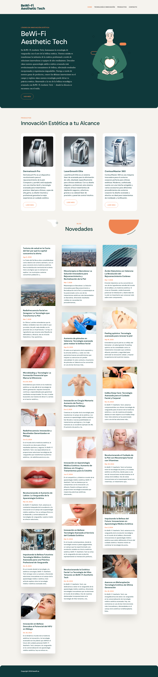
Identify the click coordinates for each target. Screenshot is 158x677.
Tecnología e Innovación (104, 7)
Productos (122, 7)
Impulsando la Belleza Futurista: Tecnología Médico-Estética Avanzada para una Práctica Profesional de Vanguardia (38, 558)
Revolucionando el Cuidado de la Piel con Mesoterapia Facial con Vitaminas (119, 458)
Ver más (27, 96)
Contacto (133, 7)
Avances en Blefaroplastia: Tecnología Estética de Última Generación (119, 585)
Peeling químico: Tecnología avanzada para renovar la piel (118, 334)
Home (89, 7)
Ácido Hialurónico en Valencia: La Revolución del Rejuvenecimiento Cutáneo (119, 274)
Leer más (30, 205)
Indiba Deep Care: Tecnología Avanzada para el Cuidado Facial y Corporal (118, 396)
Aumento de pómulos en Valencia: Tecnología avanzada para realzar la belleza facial (78, 341)
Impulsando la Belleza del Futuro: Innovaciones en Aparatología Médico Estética (119, 521)
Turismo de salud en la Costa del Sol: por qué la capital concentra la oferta (36, 251)
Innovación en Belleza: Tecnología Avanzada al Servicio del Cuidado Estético (79, 533)
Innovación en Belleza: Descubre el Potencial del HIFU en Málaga (37, 626)
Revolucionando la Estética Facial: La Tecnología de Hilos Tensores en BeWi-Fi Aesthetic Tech (78, 573)
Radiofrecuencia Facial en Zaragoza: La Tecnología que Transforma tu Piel (36, 313)
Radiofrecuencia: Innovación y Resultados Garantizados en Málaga (37, 433)
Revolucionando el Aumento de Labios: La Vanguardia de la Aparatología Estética (37, 496)
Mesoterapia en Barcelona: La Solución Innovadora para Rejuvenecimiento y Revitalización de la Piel (78, 275)
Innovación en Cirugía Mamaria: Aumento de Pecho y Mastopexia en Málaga (79, 403)
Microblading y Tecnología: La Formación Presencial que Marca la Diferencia (37, 375)
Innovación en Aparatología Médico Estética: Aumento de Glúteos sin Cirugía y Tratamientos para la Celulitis (78, 467)
